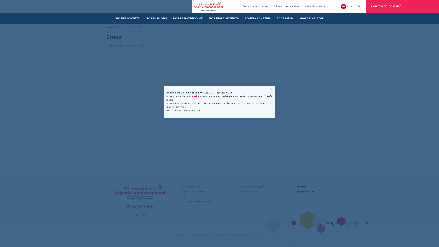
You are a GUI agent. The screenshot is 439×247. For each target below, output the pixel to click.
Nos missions (156, 18)
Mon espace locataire (386, 6)
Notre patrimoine (188, 18)
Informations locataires (286, 6)
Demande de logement (256, 6)
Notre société (128, 18)
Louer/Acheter (257, 18)
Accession (284, 18)
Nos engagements (224, 18)
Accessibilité (353, 6)
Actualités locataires (315, 6)
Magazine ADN (311, 18)
